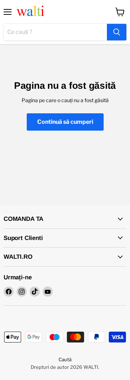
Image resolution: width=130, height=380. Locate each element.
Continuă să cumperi (65, 121)
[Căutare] (116, 32)
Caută (65, 359)
